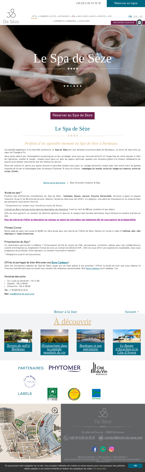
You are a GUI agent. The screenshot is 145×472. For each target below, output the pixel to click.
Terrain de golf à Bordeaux (18, 347)
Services (101, 16)
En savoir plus (99, 468)
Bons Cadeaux (59, 262)
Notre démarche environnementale (82, 459)
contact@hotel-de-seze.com (123, 437)
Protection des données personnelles (120, 459)
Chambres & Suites (47, 16)
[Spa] (11, 16)
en (135, 17)
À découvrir (83, 21)
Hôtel (34, 16)
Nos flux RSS (103, 462)
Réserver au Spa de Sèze (72, 115)
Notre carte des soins (54, 183)
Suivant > (132, 311)
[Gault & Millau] (74, 394)
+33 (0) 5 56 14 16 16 (88, 3)
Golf (110, 16)
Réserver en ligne (125, 3)
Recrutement (119, 457)
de (141, 17)
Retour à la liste (65, 312)
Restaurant (63, 16)
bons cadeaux (93, 269)
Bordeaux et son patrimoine (91, 347)
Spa (73, 16)
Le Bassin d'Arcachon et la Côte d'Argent (127, 349)
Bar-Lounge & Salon (86, 16)
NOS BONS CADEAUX (123, 23)
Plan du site (104, 457)
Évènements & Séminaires (65, 21)
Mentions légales (86, 457)
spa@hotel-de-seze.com (22, 294)
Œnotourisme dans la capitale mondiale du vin (54, 349)
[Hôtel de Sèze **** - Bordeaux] (103, 417)
